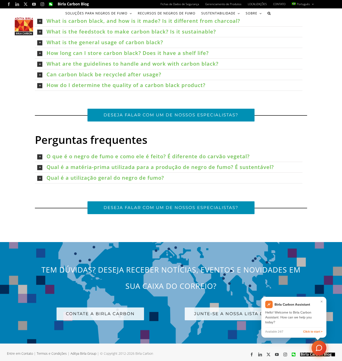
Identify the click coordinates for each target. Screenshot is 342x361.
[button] (269, 13)
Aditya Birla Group (83, 353)
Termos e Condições (52, 353)
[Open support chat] (319, 348)
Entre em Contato (20, 353)
